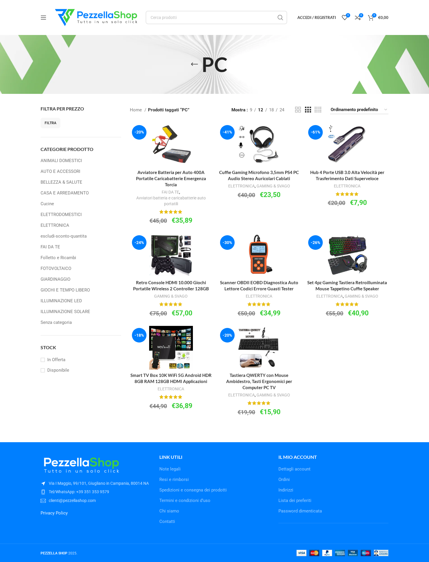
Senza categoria (56, 322)
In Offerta (56, 359)
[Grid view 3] (308, 110)
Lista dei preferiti (294, 500)
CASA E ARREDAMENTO (65, 193)
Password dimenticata (300, 511)
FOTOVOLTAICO (56, 268)
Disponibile (58, 370)
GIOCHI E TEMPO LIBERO (65, 290)
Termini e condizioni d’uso (184, 500)
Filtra (50, 123)
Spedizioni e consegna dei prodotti (193, 490)
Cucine (47, 203)
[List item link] (96, 492)
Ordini (284, 479)
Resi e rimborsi (174, 479)
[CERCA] (280, 17)
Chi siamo (169, 511)
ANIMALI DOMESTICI (61, 160)
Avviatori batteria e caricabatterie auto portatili (171, 201)
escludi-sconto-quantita (64, 236)
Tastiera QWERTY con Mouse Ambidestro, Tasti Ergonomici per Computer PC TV (259, 381)
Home (136, 110)
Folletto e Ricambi (58, 257)
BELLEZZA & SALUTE (61, 182)
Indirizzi (285, 490)
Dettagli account (294, 469)
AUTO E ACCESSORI (60, 171)
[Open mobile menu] (43, 17)
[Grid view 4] (318, 110)
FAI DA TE (50, 247)
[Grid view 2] (298, 110)
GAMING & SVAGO (273, 186)
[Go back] (194, 64)
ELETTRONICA (55, 225)
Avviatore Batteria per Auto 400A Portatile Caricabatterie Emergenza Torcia (171, 178)
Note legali (170, 469)
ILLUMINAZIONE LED (61, 300)
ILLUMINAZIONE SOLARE (65, 311)
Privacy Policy (54, 513)
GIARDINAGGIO (55, 279)
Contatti (167, 521)
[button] (170, 152)
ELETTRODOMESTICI (61, 214)
